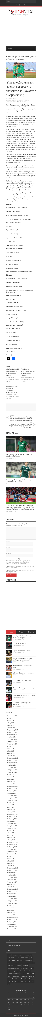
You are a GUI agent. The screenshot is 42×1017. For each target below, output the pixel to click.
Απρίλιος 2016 (11, 912)
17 (9, 1002)
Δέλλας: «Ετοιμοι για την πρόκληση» (24, 673)
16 (33, 1000)
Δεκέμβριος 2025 (12, 734)
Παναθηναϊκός (15, 976)
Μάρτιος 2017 (11, 887)
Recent (21, 632)
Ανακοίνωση (20, 960)
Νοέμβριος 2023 (11, 793)
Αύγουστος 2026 (12, 716)
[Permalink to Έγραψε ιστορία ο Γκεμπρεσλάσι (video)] (9, 670)
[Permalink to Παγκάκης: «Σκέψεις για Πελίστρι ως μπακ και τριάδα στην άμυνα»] (21, 477)
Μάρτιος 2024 (11, 784)
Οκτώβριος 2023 (12, 795)
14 (25, 1000)
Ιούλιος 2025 (10, 746)
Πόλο (9, 978)
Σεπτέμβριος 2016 (12, 901)
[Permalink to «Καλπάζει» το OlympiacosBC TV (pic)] (9, 700)
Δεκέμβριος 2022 (12, 819)
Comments (31, 632)
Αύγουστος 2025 (12, 744)
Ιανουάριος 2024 (12, 788)
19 (17, 1002)
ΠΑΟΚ (32, 973)
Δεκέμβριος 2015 (12, 922)
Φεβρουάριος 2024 (12, 786)
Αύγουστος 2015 (12, 929)
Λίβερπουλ (25, 965)
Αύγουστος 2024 (12, 772)
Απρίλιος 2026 (11, 725)
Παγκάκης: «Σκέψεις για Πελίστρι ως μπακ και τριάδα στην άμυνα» (20, 480)
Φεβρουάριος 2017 (12, 889)
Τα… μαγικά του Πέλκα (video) (22, 680)
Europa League (11, 957)
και (18, 981)
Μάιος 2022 (10, 835)
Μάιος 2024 (10, 779)
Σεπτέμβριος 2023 (12, 798)
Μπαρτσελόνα (24, 968)
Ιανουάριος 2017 (12, 891)
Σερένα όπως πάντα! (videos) (21, 651)
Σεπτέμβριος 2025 (12, 741)
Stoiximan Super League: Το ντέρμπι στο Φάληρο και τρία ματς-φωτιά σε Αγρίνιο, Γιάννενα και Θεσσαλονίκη (21, 418)
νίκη (22, 981)
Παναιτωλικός (24, 976)
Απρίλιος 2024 (11, 781)
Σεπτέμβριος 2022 (12, 826)
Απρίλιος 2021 (11, 863)
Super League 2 (25, 56)
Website (8, 553)
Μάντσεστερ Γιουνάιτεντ (13, 968)
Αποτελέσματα (28, 960)
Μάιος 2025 (10, 751)
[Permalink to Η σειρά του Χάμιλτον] (9, 648)
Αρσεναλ (10, 963)
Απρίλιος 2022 (11, 837)
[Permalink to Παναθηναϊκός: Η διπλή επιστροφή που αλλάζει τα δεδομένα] (21, 452)
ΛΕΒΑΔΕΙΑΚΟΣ (11, 965)
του (8, 984)
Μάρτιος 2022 (11, 840)
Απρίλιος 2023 (11, 809)
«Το (31, 957)
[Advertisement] (21, 30)
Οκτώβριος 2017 (12, 879)
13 (21, 1000)
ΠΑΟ (28, 973)
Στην (22, 978)
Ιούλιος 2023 (10, 802)
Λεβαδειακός (20, 100)
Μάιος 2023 (10, 807)
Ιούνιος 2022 (10, 833)
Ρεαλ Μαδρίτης (15, 978)
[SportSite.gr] (21, 14)
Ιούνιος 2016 (10, 908)
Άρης (9, 960)
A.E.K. (9, 955)
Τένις (30, 978)
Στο (26, 978)
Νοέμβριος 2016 (11, 896)
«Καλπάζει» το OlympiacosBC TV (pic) (24, 695)
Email (8, 547)
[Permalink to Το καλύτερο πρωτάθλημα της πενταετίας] (9, 707)
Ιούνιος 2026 (10, 720)
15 (29, 1000)
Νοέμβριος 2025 (11, 737)
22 (29, 1002)
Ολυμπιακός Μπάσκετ (13, 973)
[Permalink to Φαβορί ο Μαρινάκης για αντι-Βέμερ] (9, 692)
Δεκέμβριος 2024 (12, 763)
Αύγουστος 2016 (12, 903)
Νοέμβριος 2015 (11, 924)
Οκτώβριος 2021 (12, 849)
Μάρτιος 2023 (11, 812)
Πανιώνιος (31, 976)
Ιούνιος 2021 (10, 858)
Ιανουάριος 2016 (12, 919)
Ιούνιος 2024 (10, 777)
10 (9, 1000)
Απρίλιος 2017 (11, 884)
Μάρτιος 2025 (11, 755)
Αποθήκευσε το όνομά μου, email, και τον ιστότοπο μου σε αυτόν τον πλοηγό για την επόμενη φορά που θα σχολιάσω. (19, 562)
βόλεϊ (9, 981)
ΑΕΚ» (13, 960)
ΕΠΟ (33, 963)
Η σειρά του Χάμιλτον (19, 643)
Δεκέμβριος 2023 (12, 791)
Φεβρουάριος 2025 (12, 758)
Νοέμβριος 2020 (11, 875)
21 (25, 1002)
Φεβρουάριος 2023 (12, 814)
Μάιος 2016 (10, 910)
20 (21, 1002)
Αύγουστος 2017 (12, 882)
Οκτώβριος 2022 (12, 823)
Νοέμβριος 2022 (11, 821)
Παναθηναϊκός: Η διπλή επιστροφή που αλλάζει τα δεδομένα (19, 455)
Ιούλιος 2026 (10, 718)
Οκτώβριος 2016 (12, 898)
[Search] (34, 1)
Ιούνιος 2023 (10, 805)
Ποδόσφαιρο (16, 56)
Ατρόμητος (27, 963)
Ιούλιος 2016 (10, 905)
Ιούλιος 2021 (10, 856)
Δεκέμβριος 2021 (12, 847)
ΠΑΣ (9, 976)
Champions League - (18, 955)
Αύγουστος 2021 (12, 854)
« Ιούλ (8, 1009)
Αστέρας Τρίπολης (18, 963)
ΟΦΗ (31, 968)
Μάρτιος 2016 (11, 915)
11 (13, 1000)
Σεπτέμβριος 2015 (12, 926)
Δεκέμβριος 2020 (12, 872)
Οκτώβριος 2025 (12, 739)
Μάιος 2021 (10, 861)
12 (17, 1000)
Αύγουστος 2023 (12, 800)
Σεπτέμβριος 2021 (12, 851)
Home (9, 56)
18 (13, 1002)
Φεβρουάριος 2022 (12, 842)
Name (8, 541)
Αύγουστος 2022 (12, 828)
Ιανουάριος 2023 (12, 816)
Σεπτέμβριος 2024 (12, 770)
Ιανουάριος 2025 (12, 760)
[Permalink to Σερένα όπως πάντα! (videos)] (9, 655)
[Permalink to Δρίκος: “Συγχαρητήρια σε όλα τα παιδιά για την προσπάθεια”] (9, 663)
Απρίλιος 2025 (11, 753)
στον (29, 981)
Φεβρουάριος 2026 (12, 730)
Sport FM (15, 98)
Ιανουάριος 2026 (12, 732)
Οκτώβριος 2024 (12, 767)
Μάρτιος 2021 (11, 865)
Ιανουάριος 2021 (12, 870)
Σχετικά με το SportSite (13, 945)
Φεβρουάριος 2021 (12, 868)
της (33, 981)
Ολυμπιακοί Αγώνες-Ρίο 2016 (15, 971)
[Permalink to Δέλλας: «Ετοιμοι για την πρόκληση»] (9, 678)
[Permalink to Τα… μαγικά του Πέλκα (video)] (9, 685)
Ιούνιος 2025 (10, 748)
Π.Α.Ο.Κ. (22, 973)
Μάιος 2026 (10, 723)
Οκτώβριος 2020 (12, 877)
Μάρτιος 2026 (11, 727)
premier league (25, 957)
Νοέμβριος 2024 (11, 765)
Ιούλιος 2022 (10, 830)
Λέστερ (19, 965)
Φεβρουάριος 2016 (12, 917)
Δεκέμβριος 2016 (12, 894)
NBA (18, 957)
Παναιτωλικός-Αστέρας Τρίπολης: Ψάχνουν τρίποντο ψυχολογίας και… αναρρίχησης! (20, 425)
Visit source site (10, 351)
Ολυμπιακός (27, 971)
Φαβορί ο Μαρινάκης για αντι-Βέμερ (23, 688)
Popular (11, 632)
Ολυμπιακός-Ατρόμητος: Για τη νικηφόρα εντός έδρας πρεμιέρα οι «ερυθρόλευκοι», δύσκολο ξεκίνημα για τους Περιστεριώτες (20, 507)
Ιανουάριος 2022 (12, 844)
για (12, 981)
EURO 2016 (28, 955)
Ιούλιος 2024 (10, 774)
